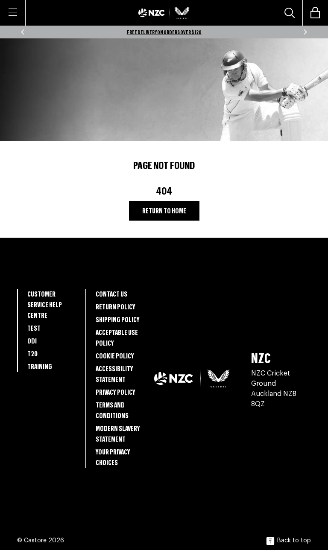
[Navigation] (13, 12)
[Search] (289, 13)
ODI (32, 341)
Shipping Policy (118, 319)
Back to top (294, 541)
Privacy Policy (115, 392)
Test (34, 328)
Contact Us (111, 294)
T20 (32, 353)
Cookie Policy (115, 356)
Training (39, 366)
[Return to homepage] (164, 12)
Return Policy (115, 307)
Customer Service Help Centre (44, 304)
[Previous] (23, 32)
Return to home (164, 211)
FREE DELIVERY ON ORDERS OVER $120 (164, 32)
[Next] (305, 32)
